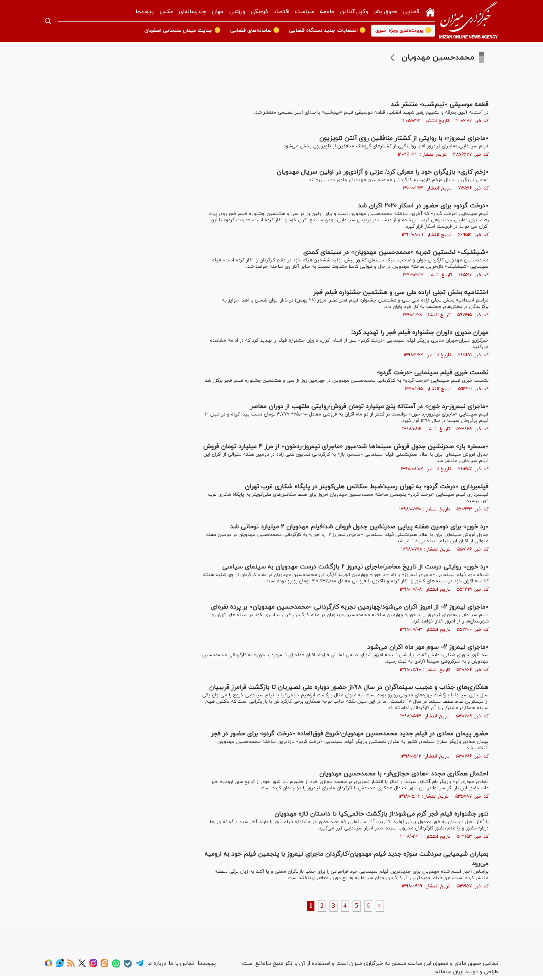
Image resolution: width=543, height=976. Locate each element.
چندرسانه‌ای (192, 11)
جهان (218, 11)
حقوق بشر (386, 11)
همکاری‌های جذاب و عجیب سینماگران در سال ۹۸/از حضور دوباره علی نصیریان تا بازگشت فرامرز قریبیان (349, 687)
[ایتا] (104, 965)
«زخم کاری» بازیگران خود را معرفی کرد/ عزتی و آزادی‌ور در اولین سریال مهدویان (383, 172)
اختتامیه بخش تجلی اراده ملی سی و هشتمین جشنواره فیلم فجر (401, 292)
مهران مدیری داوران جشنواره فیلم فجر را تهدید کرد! (420, 332)
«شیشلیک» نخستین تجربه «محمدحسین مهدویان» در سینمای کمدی (396, 252)
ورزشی (237, 11)
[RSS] (71, 965)
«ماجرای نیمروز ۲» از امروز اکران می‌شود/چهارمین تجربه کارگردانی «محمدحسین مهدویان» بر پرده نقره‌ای (350, 607)
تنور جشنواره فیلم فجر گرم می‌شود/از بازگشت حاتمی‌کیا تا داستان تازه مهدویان (381, 814)
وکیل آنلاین (354, 11)
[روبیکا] (48, 965)
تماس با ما (181, 963)
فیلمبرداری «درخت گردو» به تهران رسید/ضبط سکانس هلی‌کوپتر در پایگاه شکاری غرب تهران (367, 486)
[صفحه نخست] (430, 11)
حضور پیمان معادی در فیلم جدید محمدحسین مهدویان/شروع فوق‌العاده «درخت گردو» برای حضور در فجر (350, 733)
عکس (166, 11)
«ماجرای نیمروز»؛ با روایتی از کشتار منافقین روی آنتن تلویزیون (404, 138)
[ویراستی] (60, 965)
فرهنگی (259, 11)
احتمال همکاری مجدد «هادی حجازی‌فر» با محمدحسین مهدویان (404, 773)
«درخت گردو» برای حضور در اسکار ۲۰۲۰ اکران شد (423, 205)
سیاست (304, 11)
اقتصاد (281, 11)
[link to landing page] (468, 20)
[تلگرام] (140, 966)
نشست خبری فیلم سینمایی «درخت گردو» (433, 372)
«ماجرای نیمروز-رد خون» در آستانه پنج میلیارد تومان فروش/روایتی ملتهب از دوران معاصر (369, 406)
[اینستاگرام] (93, 965)
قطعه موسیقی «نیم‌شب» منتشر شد (440, 104)
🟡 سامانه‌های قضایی (254, 30)
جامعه (327, 11)
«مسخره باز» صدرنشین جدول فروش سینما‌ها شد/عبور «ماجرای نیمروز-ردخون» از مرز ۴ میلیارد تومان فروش (346, 446)
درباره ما (156, 963)
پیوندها (145, 11)
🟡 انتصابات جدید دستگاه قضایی (327, 30)
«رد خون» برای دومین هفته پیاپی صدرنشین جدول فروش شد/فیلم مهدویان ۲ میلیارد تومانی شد (359, 526)
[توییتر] (82, 965)
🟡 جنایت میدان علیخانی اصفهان (182, 30)
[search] (48, 21)
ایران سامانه (449, 972)
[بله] (128, 966)
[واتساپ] (116, 966)
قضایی (411, 11)
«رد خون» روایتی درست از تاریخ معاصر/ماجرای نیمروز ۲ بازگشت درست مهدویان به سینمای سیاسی (355, 566)
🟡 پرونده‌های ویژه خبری (403, 30)
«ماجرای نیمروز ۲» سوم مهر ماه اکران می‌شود (428, 647)
